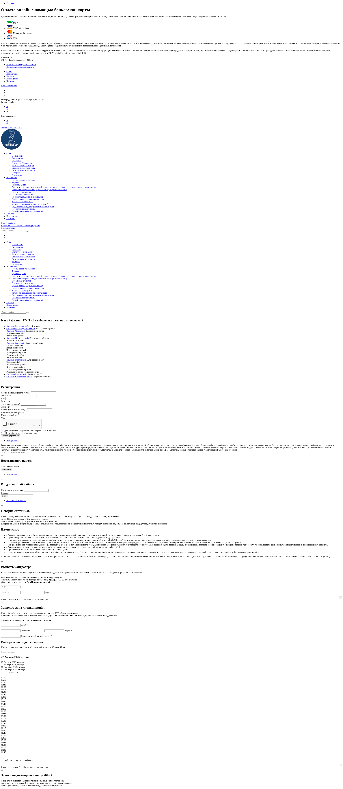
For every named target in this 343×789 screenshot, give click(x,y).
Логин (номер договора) (12, 490)
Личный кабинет (9, 86)
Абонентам (11, 74)
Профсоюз (16, 161)
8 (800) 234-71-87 (9, 225)
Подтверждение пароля (12, 412)
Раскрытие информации (23, 165)
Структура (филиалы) (22, 163)
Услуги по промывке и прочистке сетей (30, 204)
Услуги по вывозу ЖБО (22, 201)
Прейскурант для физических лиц (27, 197)
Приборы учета (19, 185)
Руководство (17, 158)
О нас (9, 71)
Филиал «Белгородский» (28, 225)
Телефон (5, 407)
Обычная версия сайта (11, 127)
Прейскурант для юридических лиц (28, 199)
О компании (17, 156)
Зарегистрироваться (10, 436)
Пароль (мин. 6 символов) (14, 409)
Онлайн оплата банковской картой (28, 211)
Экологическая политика (23, 168)
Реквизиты (17, 175)
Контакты (10, 81)
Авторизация (12, 440)
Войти (4, 496)
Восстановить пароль (16, 500)
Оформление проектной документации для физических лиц (39, 189)
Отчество (5, 401)
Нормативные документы (23, 209)
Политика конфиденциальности (21, 64)
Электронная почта (10, 404)
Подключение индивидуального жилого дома (33, 206)
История (16, 173)
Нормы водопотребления (23, 180)
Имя (3, 398)
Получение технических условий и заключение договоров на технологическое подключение (54, 187)
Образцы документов (21, 192)
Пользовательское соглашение (20, 67)
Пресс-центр (12, 79)
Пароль (4, 493)
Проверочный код (10, 415)
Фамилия (6, 395)
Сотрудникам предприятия (24, 170)
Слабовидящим (8, 228)
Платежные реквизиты (22, 194)
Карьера (10, 76)
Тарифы (15, 182)
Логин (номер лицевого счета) (16, 393)
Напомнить (6, 469)
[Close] (2, 315)
